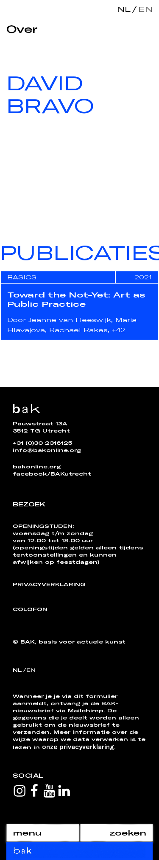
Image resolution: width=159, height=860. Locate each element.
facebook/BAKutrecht (52, 473)
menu (27, 832)
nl (124, 9)
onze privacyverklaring (78, 746)
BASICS (21, 277)
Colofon (30, 609)
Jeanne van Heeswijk (69, 319)
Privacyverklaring (49, 584)
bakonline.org (37, 466)
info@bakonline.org (47, 450)
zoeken (127, 832)
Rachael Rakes (78, 329)
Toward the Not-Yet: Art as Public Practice (76, 299)
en (144, 9)
